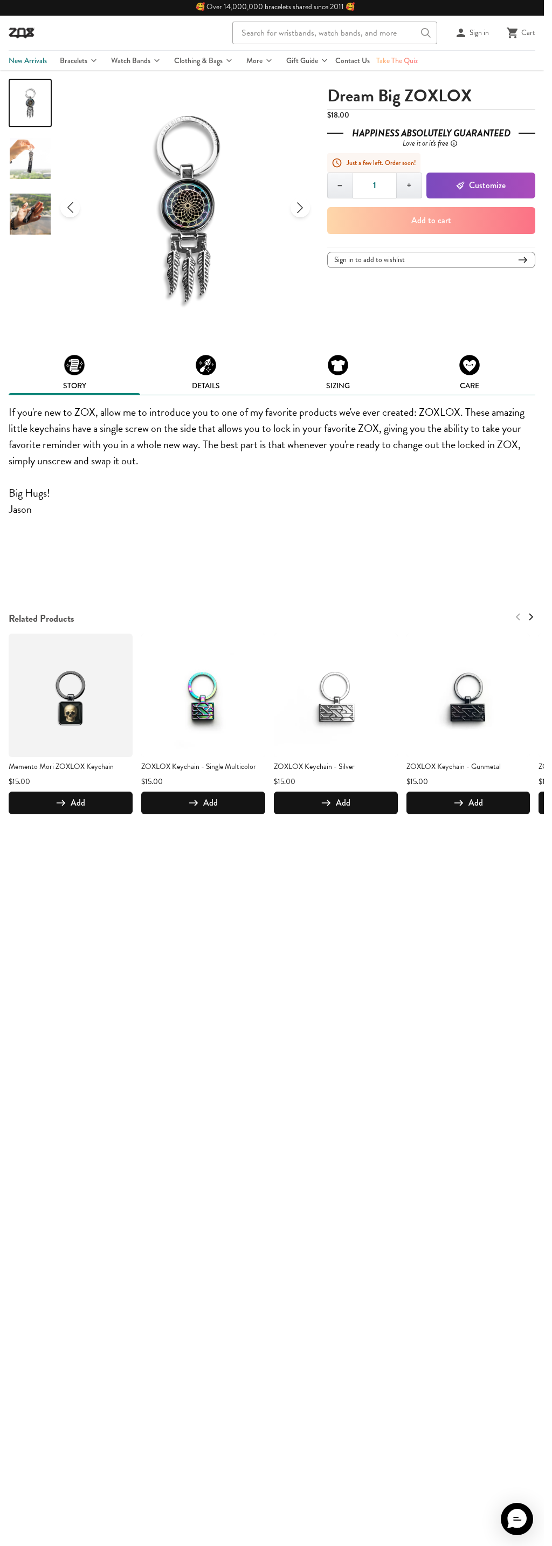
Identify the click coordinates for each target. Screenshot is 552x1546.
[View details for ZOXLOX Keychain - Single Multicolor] (203, 696)
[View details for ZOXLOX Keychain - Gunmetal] (468, 696)
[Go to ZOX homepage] (21, 33)
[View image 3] (30, 214)
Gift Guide (302, 60)
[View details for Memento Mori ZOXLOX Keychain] (71, 696)
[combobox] (334, 33)
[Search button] (426, 33)
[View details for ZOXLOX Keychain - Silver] (336, 696)
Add (78, 802)
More (254, 60)
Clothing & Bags (198, 60)
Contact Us (352, 60)
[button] (517, 1519)
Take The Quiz (397, 60)
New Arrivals (28, 60)
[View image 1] (30, 103)
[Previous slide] (70, 207)
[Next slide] (300, 207)
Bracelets (73, 60)
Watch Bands (130, 60)
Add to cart (431, 220)
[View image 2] (30, 158)
